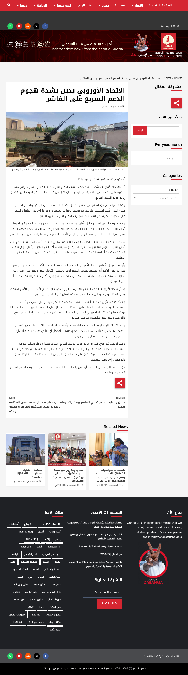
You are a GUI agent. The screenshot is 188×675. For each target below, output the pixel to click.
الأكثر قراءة (26, 547)
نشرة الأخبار (18, 622)
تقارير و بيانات (21, 584)
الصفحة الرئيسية (160, 5)
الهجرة (20, 577)
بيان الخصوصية (170, 656)
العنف (36, 569)
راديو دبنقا (64, 5)
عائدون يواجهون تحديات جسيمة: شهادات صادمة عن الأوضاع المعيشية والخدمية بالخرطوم (95, 564)
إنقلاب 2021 (32, 539)
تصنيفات (174, 190)
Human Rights (51, 524)
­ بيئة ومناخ (29, 524)
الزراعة (15, 554)
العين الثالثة (55, 577)
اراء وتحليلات (54, 547)
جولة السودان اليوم (51, 592)
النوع (30, 577)
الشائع (58, 562)
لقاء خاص (35, 615)
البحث (140, 130)
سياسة (120, 5)
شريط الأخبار (54, 600)
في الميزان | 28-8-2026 (111, 554)
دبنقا (23, 5)
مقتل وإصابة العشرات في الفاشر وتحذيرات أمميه (96, 402)
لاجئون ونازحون (53, 615)
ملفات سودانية (36, 622)
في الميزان (55, 607)
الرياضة (42, 5)
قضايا (105, 5)
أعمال (41, 532)
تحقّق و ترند (39, 584)
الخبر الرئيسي (30, 554)
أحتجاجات (14, 524)
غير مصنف (19, 600)
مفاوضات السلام (17, 615)
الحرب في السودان (51, 554)
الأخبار (139, 5)
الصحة (46, 562)
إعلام (58, 539)
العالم (12, 562)
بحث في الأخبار (169, 117)
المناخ (41, 577)
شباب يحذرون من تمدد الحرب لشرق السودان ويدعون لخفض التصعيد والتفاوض (68, 475)
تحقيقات (56, 584)
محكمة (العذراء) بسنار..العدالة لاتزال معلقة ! (29, 473)
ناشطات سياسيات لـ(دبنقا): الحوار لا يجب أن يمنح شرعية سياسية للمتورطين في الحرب (108, 475)
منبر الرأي (85, 5)
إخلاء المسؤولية (152, 656)
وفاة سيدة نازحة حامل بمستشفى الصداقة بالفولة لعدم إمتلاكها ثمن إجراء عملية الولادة (37, 404)
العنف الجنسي (20, 569)
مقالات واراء (55, 622)
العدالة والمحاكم (52, 569)
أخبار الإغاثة (55, 532)
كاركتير (30, 607)
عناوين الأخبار (36, 600)
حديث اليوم (31, 592)
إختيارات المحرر (26, 532)
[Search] (8, 4)
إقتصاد (46, 539)
